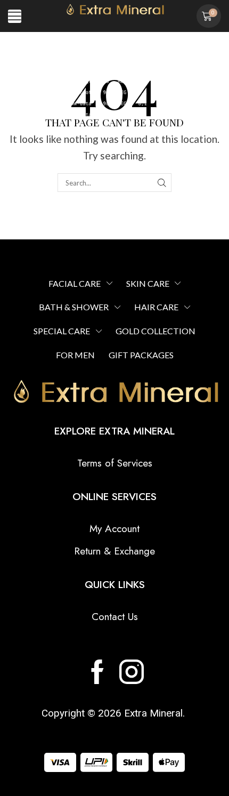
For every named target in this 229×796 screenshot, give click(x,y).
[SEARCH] (162, 182)
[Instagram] (131, 672)
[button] (14, 16)
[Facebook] (97, 672)
